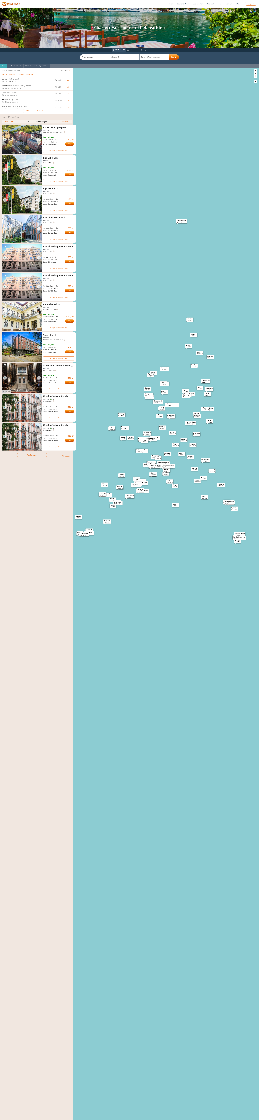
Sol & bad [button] (12, 75)
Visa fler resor (32, 455)
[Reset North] (255, 76)
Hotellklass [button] (28, 66)
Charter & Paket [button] (183, 4)
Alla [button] (3, 75)
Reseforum (228, 4)
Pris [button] (21, 66)
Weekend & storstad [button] (26, 75)
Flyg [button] (219, 4)
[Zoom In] (255, 70)
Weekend (210, 4)
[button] (95, 57)
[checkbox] (9, 66)
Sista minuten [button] (198, 4)
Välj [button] (68, 80)
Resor (171, 4)
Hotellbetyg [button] (37, 66)
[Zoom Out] (255, 73)
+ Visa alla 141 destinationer (36, 111)
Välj (69, 144)
